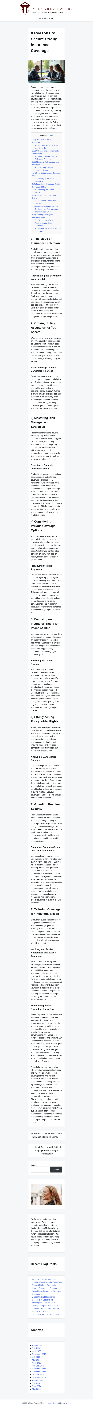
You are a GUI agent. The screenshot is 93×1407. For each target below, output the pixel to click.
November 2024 (39, 1372)
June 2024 (36, 1386)
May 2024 (36, 1389)
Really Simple (52, 1403)
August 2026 (37, 1345)
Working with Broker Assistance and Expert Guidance (44, 223)
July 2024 (36, 1383)
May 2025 (36, 1360)
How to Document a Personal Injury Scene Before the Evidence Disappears (46, 1291)
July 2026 (36, 1348)
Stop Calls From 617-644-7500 (45, 1314)
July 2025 (36, 1357)
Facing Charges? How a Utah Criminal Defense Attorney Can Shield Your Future (45, 1309)
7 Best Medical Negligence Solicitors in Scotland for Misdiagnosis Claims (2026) (44, 1300)
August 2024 (37, 1380)
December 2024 (39, 1369)
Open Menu (48, 18)
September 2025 (39, 1354)
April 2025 (36, 1363)
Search (34, 1165)
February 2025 (38, 1366)
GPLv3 (68, 1403)
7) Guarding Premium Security (45, 206)
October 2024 (38, 1375)
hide (50, 135)
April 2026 (36, 1351)
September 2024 (39, 1377)
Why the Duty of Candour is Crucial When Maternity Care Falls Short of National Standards (47, 1282)
